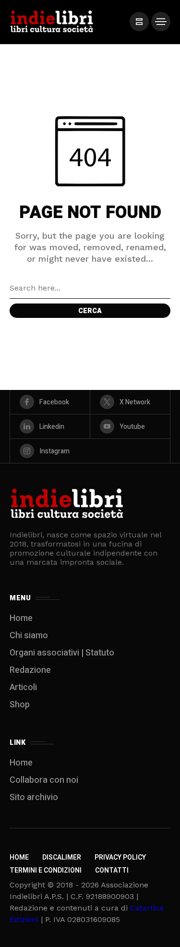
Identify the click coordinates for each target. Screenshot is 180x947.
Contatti (112, 870)
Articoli (23, 687)
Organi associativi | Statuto (62, 652)
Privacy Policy (120, 857)
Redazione (30, 670)
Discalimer (61, 857)
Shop (20, 704)
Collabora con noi (44, 780)
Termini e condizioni (46, 870)
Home (21, 618)
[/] (139, 21)
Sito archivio (34, 797)
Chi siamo (29, 635)
